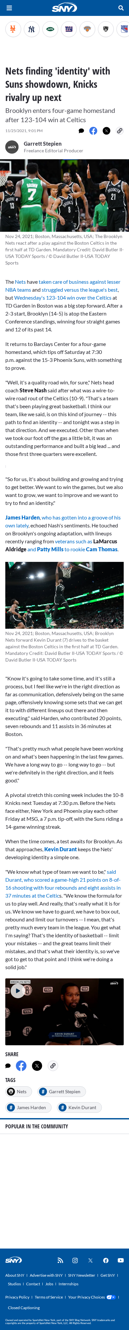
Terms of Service (49, 1297)
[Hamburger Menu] (9, 8)
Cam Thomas (101, 549)
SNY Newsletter (81, 1275)
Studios (14, 1283)
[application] (64, 1011)
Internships (68, 1283)
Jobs (49, 1283)
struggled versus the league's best (80, 289)
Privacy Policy (17, 1297)
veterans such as (73, 541)
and (32, 549)
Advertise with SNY (46, 1275)
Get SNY (108, 1275)
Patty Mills (50, 549)
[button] (15, 988)
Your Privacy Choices (86, 1297)
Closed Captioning (24, 1307)
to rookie (75, 549)
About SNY (14, 1275)
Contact (33, 1283)
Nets (20, 281)
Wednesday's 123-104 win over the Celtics (62, 297)
